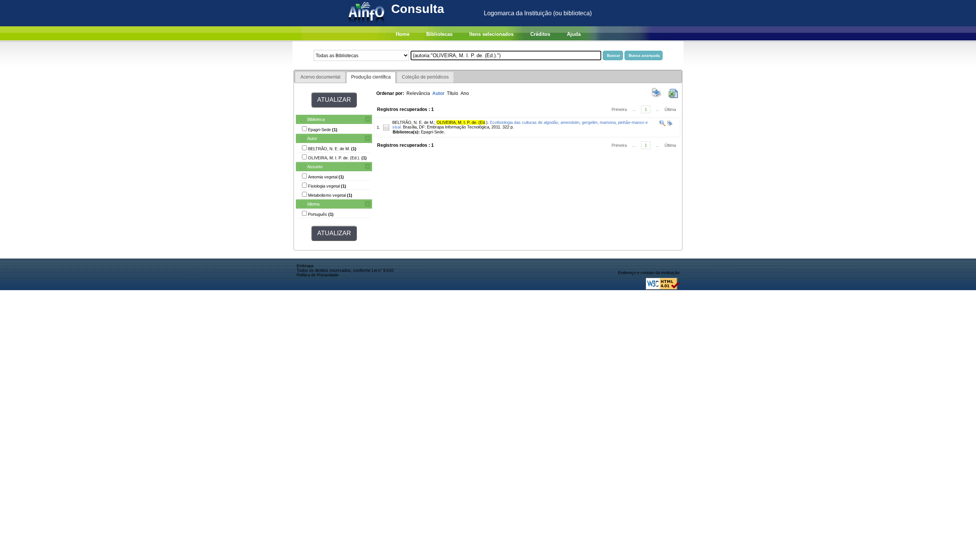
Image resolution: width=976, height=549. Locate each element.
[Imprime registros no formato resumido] (656, 96)
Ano (465, 93)
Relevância (418, 93)
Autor (312, 138)
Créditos (540, 34)
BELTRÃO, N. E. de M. (413, 122)
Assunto (315, 166)
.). (463, 122)
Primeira (619, 109)
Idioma (313, 204)
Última (670, 109)
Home (402, 34)
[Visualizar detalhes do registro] (663, 124)
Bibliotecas (439, 34)
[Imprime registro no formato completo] (669, 124)
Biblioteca (316, 119)
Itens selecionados (491, 34)
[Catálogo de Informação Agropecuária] (367, 24)
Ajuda (574, 34)
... (634, 109)
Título (452, 93)
